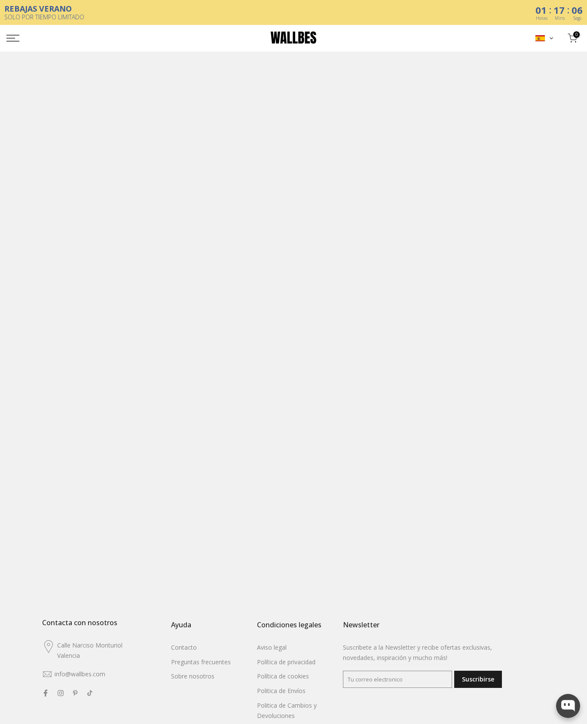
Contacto (184, 647)
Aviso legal (272, 647)
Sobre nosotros (192, 676)
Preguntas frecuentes (201, 662)
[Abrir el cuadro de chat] (568, 706)
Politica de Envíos (281, 691)
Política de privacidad (286, 662)
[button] (544, 38)
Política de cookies (283, 676)
